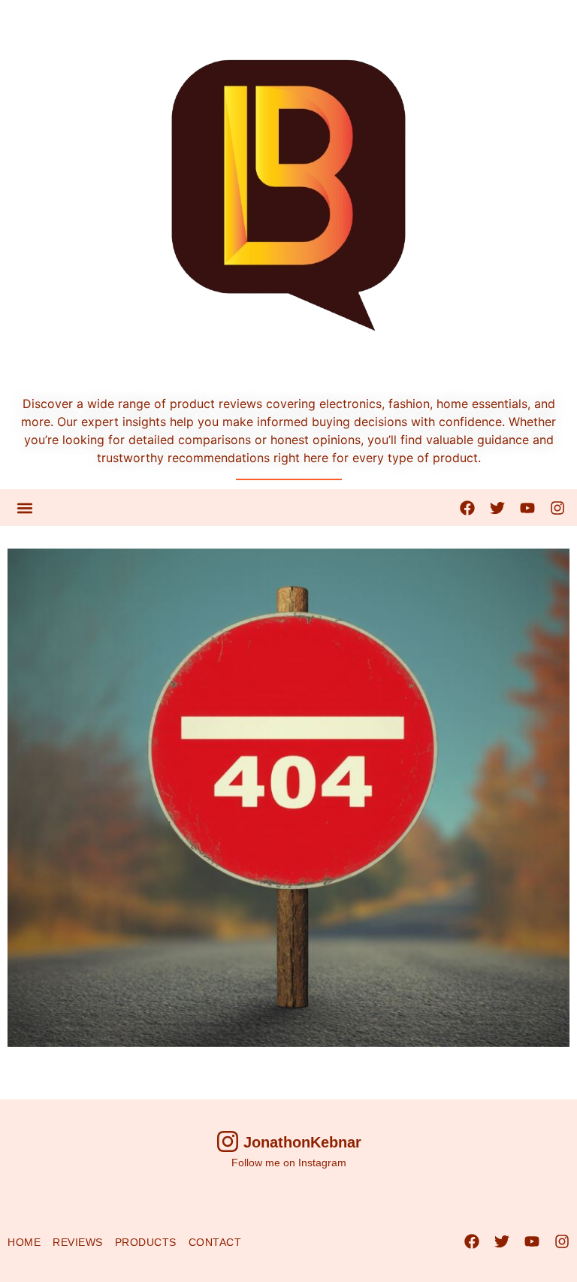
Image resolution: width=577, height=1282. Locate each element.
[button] (24, 507)
